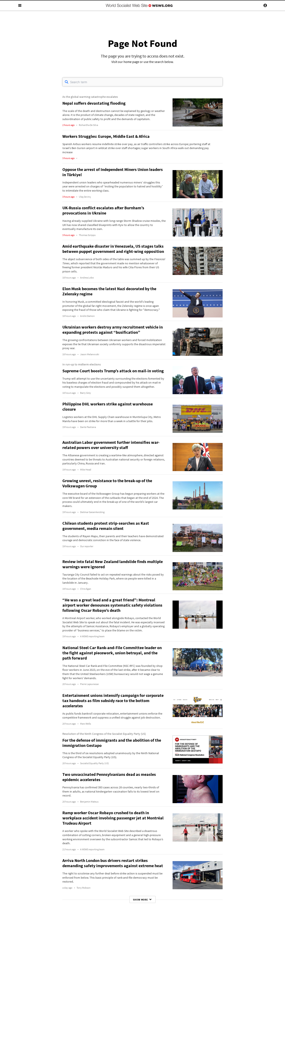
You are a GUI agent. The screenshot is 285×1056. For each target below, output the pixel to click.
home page (131, 62)
